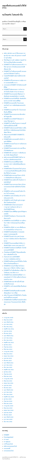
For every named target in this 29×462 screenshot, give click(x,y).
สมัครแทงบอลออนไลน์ (10, 446)
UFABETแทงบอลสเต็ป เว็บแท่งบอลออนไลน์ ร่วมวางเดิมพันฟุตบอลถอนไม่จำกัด (14, 105)
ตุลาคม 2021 (7, 372)
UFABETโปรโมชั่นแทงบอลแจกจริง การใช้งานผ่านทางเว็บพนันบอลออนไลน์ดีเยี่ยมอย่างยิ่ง (15, 67)
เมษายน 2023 (8, 331)
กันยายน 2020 (8, 401)
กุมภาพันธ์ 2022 (8, 363)
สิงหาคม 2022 (8, 349)
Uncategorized (8, 437)
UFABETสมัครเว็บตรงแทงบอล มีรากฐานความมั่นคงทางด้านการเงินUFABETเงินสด (13, 207)
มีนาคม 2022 (8, 360)
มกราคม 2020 (8, 419)
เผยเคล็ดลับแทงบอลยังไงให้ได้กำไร (10, 457)
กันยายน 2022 (8, 347)
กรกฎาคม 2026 (8, 317)
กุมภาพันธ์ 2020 (8, 417)
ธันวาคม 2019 (8, 421)
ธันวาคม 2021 (8, 367)
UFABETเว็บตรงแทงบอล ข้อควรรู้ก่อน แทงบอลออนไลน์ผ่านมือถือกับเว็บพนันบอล (15, 187)
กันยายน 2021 (8, 374)
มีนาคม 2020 (8, 415)
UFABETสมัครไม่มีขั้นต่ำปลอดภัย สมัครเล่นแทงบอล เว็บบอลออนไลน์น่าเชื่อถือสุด (15, 302)
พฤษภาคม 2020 (8, 410)
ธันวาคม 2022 (8, 340)
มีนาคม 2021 (7, 387)
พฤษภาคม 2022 (8, 356)
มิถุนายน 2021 (8, 381)
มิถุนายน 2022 (8, 354)
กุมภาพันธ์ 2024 (8, 322)
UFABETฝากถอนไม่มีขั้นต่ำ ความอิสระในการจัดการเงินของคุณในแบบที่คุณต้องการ (15, 223)
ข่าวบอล (6, 439)
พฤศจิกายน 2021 (9, 369)
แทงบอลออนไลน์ (8, 451)
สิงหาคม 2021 (8, 376)
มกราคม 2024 (8, 324)
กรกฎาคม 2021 (8, 378)
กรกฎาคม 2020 (8, 406)
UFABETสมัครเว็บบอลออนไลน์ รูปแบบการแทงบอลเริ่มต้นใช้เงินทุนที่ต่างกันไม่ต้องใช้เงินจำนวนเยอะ (15, 171)
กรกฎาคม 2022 (8, 351)
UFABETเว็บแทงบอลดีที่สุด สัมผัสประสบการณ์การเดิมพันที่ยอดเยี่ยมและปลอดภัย (15, 164)
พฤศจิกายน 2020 (9, 396)
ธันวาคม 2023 (8, 326)
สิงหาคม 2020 (8, 403)
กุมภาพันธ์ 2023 (8, 335)
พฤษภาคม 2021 (8, 383)
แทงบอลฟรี (7, 448)
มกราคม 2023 (8, 338)
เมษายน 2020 (8, 412)
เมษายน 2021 (8, 385)
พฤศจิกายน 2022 (9, 342)
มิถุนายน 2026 (8, 320)
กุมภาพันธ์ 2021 (8, 390)
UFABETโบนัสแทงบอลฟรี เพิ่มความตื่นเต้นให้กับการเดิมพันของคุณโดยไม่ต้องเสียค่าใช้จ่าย (15, 130)
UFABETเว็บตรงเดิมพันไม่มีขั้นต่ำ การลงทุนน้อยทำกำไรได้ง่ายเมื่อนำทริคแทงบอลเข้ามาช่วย (15, 277)
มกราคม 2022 (8, 365)
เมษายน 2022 (8, 358)
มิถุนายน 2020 (8, 408)
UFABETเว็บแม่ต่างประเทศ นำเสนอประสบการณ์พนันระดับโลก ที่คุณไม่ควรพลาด (15, 239)
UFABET (6, 435)
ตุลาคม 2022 (8, 344)
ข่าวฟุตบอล (7, 441)
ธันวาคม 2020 (8, 394)
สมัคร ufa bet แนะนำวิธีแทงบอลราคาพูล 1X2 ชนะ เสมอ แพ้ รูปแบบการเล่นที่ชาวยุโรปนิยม (15, 55)
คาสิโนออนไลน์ (8, 444)
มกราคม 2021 (8, 392)
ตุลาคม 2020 (8, 399)
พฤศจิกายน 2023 (9, 329)
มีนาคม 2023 (8, 333)
